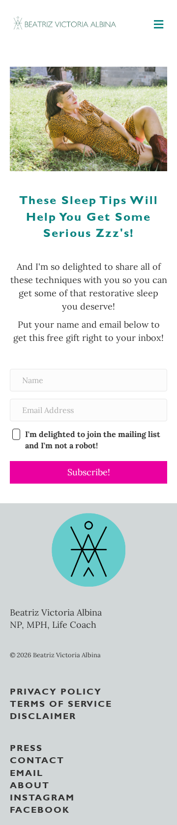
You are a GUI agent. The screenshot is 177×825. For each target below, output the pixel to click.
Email (26, 772)
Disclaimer (43, 715)
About (30, 784)
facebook (40, 809)
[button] (88, 472)
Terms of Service (61, 703)
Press (26, 747)
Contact (37, 759)
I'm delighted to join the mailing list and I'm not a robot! (92, 439)
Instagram (42, 797)
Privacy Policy (56, 691)
